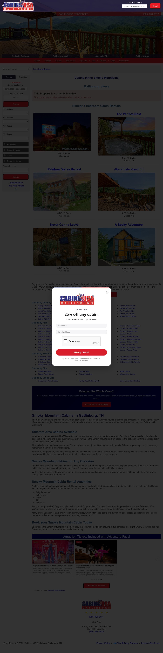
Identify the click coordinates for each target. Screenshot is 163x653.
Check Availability (135, 2)
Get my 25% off (81, 352)
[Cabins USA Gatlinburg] (22, 5)
